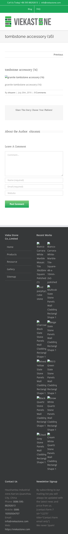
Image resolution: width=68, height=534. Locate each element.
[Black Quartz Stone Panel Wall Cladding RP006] (41, 412)
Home (10, 246)
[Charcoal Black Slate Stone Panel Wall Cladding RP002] (41, 339)
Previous (58, 54)
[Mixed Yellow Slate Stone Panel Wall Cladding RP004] (41, 377)
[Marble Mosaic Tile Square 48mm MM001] (52, 263)
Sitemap (11, 276)
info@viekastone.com (51, 2)
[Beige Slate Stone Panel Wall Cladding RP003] (52, 336)
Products (12, 254)
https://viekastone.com (17, 529)
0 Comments (40, 92)
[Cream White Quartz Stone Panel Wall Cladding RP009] (52, 451)
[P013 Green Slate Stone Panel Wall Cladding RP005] (52, 377)
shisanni (11, 92)
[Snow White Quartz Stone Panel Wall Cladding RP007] (52, 414)
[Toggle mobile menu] (61, 18)
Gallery (11, 269)
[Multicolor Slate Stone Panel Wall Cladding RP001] (52, 302)
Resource (12, 261)
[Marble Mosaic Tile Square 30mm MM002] (41, 263)
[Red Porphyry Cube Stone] (41, 293)
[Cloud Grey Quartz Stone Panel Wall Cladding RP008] (41, 448)
